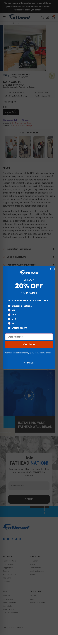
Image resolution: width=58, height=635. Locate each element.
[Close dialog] (52, 269)
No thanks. (29, 362)
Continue (29, 344)
